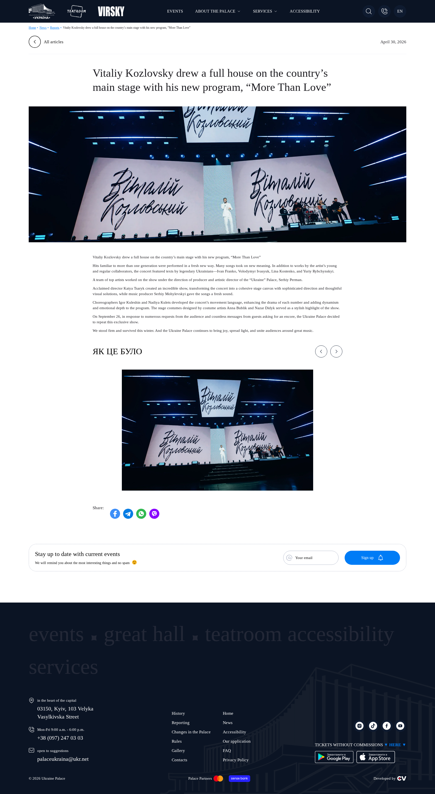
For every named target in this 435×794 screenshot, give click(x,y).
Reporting (181, 722)
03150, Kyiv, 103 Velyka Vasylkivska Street (65, 712)
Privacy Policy (236, 760)
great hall (144, 634)
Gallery (178, 750)
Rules (177, 741)
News (228, 722)
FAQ (227, 750)
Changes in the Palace (191, 732)
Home (228, 713)
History (178, 713)
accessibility (340, 634)
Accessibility (234, 732)
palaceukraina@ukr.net (63, 759)
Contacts (179, 760)
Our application (237, 741)
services (63, 666)
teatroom (243, 634)
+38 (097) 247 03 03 (60, 738)
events (56, 634)
